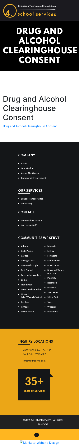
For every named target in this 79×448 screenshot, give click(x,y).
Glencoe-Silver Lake (31, 289)
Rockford (52, 283)
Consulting (26, 203)
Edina (24, 280)
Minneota (52, 256)
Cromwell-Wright (30, 265)
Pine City (51, 278)
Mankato (51, 246)
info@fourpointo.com (34, 361)
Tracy (50, 302)
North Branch (54, 265)
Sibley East (52, 297)
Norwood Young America (55, 271)
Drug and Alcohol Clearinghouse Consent (30, 126)
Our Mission (27, 168)
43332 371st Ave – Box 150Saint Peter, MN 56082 (37, 352)
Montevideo (53, 260)
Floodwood (27, 285)
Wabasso (52, 307)
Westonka (52, 311)
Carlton (25, 256)
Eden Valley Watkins (31, 275)
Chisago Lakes (28, 260)
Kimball (25, 307)
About (24, 163)
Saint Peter (52, 292)
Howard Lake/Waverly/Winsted (31, 296)
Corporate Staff (29, 225)
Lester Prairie (27, 311)
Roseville (51, 287)
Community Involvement (33, 178)
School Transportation (32, 199)
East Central (27, 270)
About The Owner (30, 173)
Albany (24, 246)
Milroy (50, 251)
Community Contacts (31, 220)
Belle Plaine (27, 251)
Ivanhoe (25, 302)
